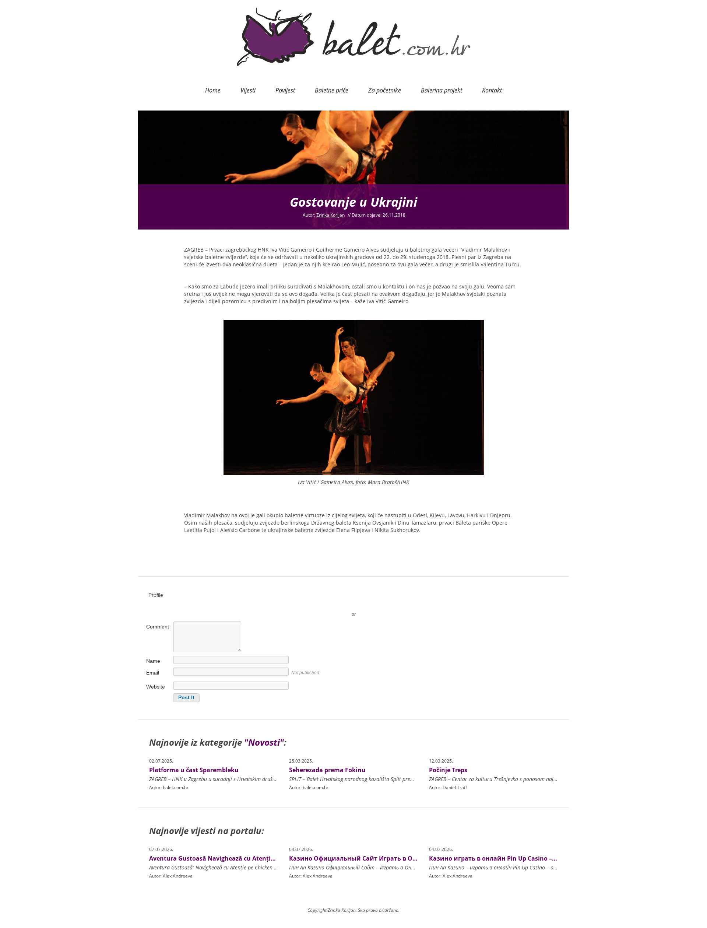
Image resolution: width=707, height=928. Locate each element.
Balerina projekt (441, 90)
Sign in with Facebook (386, 603)
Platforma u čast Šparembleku (194, 770)
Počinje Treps (448, 770)
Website (155, 687)
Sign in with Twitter (320, 603)
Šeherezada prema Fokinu (327, 770)
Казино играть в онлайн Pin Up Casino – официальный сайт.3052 (529, 858)
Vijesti (248, 90)
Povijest (285, 90)
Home (213, 90)
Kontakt (492, 90)
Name (153, 661)
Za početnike (384, 90)
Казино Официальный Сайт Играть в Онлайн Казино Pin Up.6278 (391, 858)
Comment (157, 627)
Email (152, 673)
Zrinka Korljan (330, 215)
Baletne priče (331, 90)
